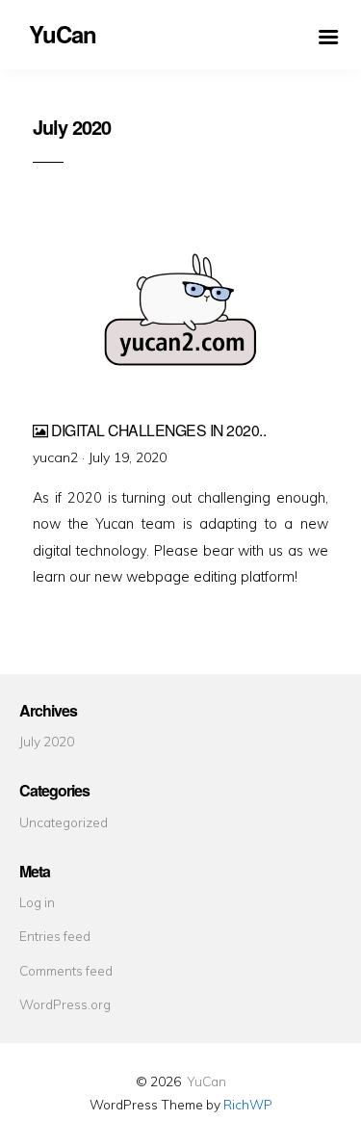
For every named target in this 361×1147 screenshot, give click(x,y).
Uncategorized (63, 822)
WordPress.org (65, 1004)
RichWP (247, 1104)
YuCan (206, 1081)
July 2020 (46, 741)
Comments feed (66, 970)
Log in (37, 902)
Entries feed (54, 935)
